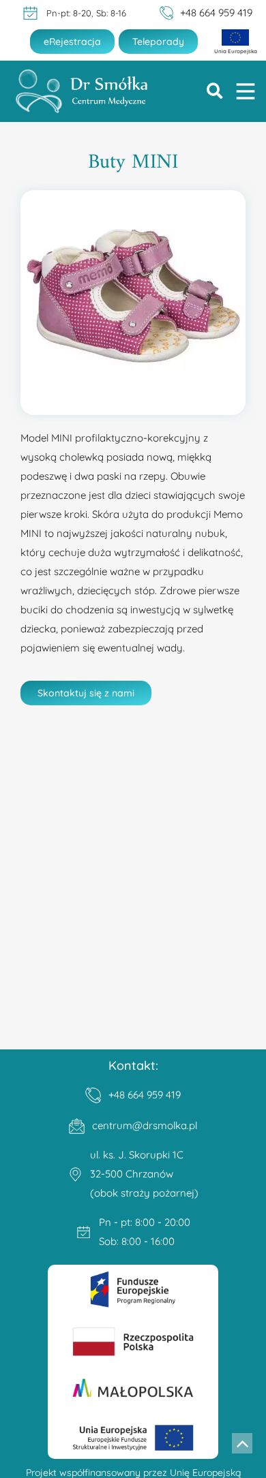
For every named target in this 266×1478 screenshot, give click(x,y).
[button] (215, 91)
